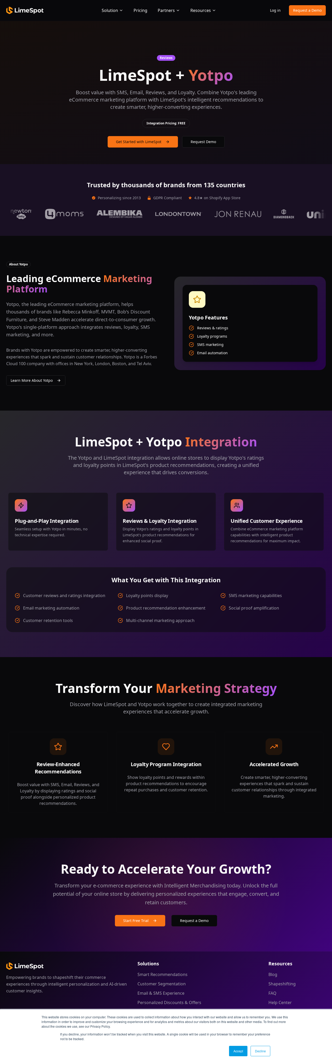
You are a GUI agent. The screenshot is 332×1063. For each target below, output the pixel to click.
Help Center (280, 1002)
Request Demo (203, 141)
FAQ (272, 993)
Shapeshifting (282, 984)
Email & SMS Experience (160, 993)
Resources (200, 10)
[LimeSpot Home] (25, 966)
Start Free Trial (136, 920)
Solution (110, 10)
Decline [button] (260, 1051)
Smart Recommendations (162, 974)
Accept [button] (238, 1051)
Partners (166, 10)
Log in (275, 10)
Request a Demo (307, 10)
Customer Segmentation (161, 984)
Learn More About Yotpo (32, 380)
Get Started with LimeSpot (138, 141)
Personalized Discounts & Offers (169, 1002)
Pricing (140, 10)
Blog (272, 974)
